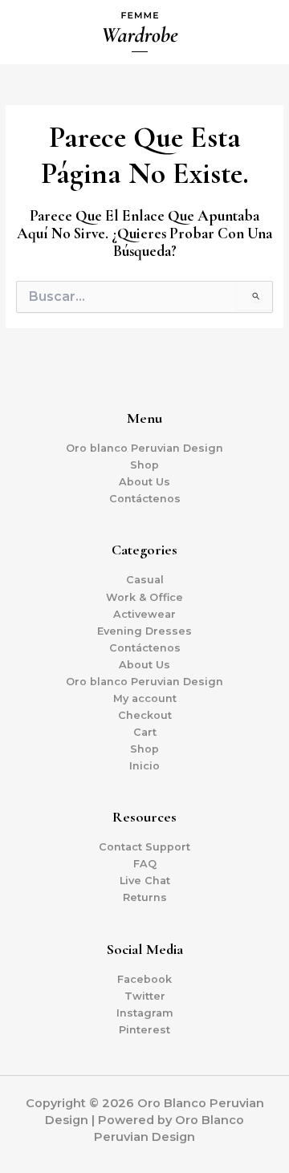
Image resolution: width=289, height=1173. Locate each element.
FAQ (145, 864)
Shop (144, 465)
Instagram (144, 1013)
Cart (145, 732)
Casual (145, 580)
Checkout (145, 715)
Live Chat (145, 881)
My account (145, 698)
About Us (144, 482)
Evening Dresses (144, 631)
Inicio (144, 766)
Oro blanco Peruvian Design (144, 448)
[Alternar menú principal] (257, 32)
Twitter (144, 996)
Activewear (144, 614)
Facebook (144, 979)
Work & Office (144, 597)
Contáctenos (145, 499)
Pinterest (144, 1030)
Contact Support (144, 847)
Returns (145, 897)
